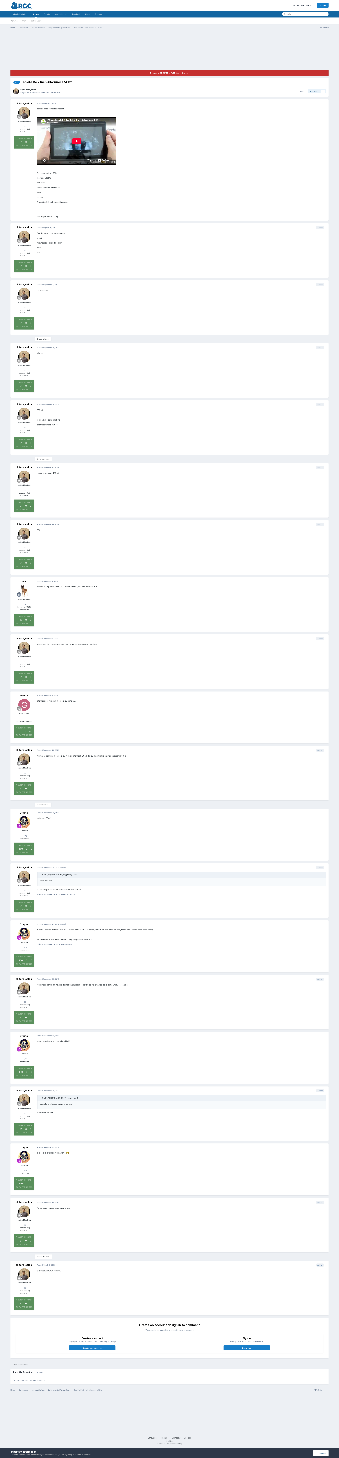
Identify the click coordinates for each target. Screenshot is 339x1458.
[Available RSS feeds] (326, 1390)
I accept (322, 1453)
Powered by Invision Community (169, 1443)
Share (302, 91)
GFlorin (23, 695)
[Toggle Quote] (41, 875)
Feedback (76, 14)
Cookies (187, 1438)
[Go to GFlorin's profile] (24, 705)
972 (25, 836)
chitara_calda (29, 90)
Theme (164, 1438)
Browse (36, 14)
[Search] (326, 14)
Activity (47, 14)
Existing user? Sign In (303, 5)
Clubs (87, 14)
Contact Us (176, 1438)
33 (25, 126)
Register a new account (92, 1348)
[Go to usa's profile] (24, 591)
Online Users (36, 21)
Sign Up (323, 5)
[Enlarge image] (67, 1153)
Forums (14, 21)
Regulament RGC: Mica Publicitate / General (169, 73)
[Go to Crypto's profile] (24, 822)
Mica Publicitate (19, 14)
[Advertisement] (58, 51)
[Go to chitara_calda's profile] (16, 91)
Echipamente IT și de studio (48, 92)
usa (24, 581)
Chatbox (98, 14)
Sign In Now (246, 1348)
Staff (24, 21)
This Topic (315, 14)
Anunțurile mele (61, 14)
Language (152, 1438)
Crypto (24, 812)
